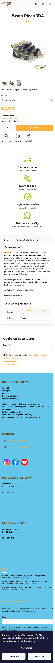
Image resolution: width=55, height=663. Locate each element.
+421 (17, 440)
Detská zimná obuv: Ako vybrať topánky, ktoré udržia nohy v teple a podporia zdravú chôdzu (25, 582)
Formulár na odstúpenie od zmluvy (17, 415)
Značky (5, 393)
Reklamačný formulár (11, 412)
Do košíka (36, 128)
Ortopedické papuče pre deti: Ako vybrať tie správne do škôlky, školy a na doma (26, 588)
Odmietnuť (14, 656)
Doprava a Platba (9, 396)
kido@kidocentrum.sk (18, 447)
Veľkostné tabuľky (10, 399)
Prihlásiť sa (10, 365)
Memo (27, 22)
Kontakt (5, 388)
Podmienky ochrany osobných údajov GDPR (21, 417)
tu (34, 641)
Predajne (6, 391)
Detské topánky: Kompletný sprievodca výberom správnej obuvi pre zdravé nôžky (23, 576)
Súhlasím (39, 656)
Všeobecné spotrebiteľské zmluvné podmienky (22, 404)
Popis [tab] (6, 240)
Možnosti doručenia (10, 118)
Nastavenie (26, 648)
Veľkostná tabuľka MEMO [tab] (27, 240)
